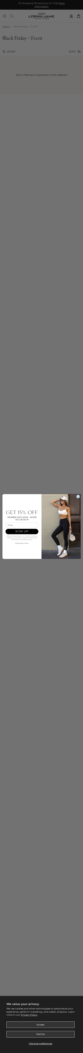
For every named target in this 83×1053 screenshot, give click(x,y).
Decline (40, 1034)
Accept (40, 1024)
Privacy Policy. (29, 1014)
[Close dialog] (78, 496)
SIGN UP (21, 531)
